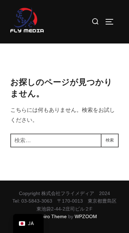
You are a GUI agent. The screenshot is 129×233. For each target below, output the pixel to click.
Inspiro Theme (51, 216)
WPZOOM (86, 216)
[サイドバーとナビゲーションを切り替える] (112, 21)
